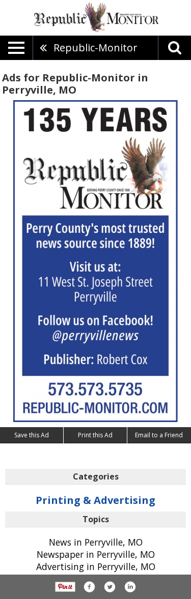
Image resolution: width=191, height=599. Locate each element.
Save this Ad (31, 435)
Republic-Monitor (95, 47)
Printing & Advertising (95, 500)
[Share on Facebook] (89, 587)
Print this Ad (95, 435)
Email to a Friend (159, 435)
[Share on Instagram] (130, 587)
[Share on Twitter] (109, 587)
